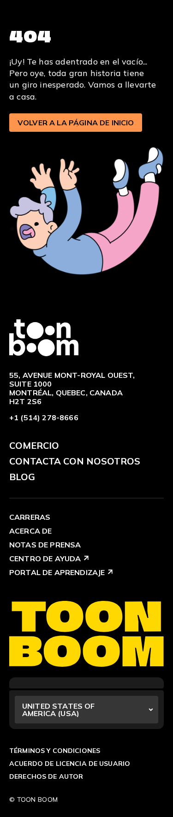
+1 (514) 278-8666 (43, 417)
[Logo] (43, 336)
